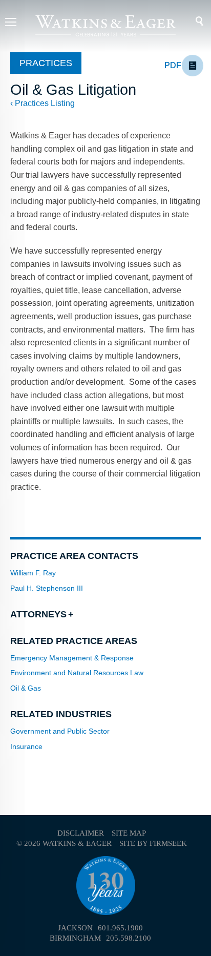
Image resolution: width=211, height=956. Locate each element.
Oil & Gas (25, 688)
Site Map (129, 833)
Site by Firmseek (153, 843)
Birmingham (75, 938)
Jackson (75, 928)
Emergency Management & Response (72, 658)
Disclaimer (80, 833)
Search (192, 21)
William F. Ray (33, 573)
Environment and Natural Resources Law (76, 673)
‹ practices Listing (42, 103)
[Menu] (10, 23)
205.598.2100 (128, 938)
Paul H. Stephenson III (46, 588)
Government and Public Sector (60, 731)
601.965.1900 (120, 928)
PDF (172, 65)
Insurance (26, 746)
